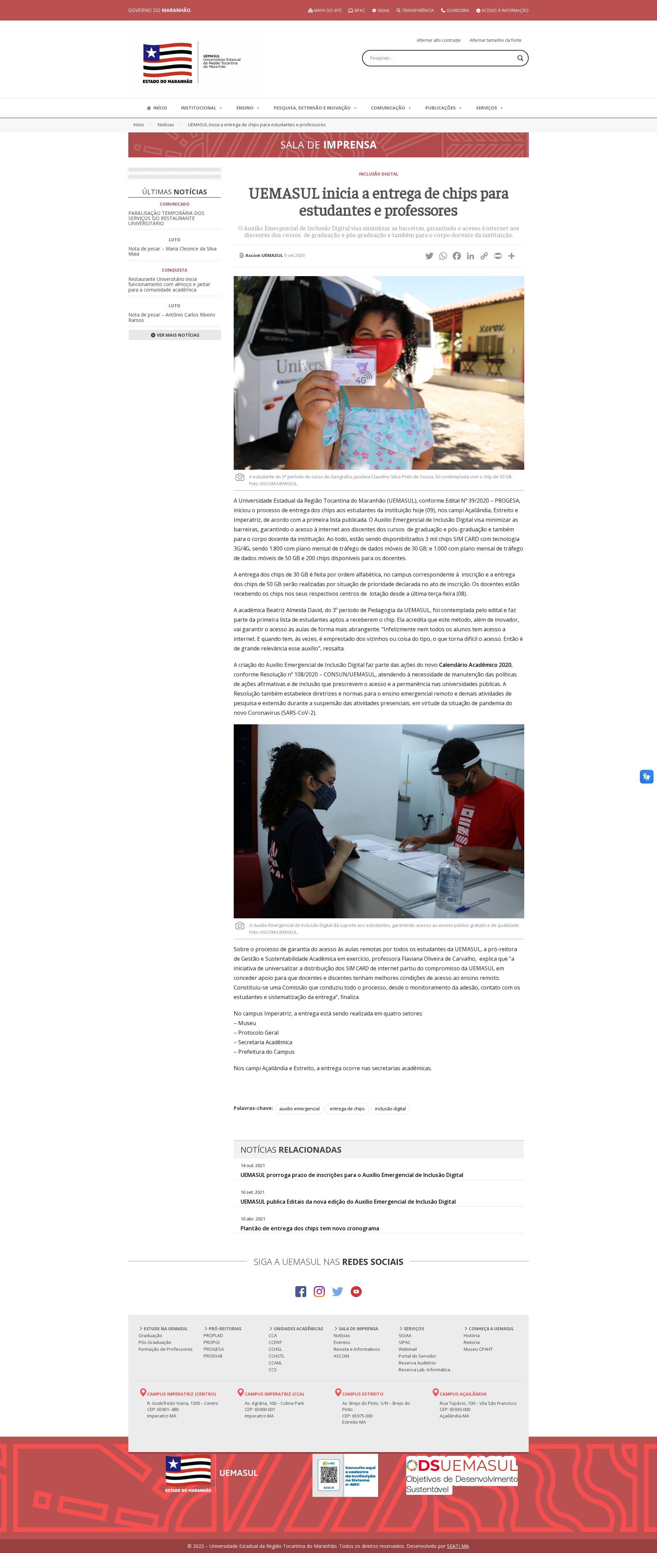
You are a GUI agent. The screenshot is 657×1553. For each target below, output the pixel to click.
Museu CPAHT (478, 1349)
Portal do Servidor (417, 1356)
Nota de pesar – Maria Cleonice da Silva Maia (172, 251)
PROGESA (214, 1349)
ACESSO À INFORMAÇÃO (505, 10)
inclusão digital (390, 1108)
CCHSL (275, 1349)
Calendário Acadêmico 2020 (475, 665)
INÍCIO (160, 108)
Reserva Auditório (417, 1363)
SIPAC (359, 10)
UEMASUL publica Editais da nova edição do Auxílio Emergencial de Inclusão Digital (348, 1201)
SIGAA (383, 10)
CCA (273, 1335)
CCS (273, 1370)
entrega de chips (347, 1108)
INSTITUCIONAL (198, 108)
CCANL (275, 1363)
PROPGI (212, 1342)
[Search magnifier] (520, 58)
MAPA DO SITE (327, 10)
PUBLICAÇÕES (440, 108)
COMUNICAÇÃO (388, 108)
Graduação (150, 1335)
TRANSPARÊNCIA (417, 10)
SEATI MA (458, 1546)
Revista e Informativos (357, 1349)
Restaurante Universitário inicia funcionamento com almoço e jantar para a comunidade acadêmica (169, 284)
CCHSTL (276, 1356)
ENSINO (245, 108)
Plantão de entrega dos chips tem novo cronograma (310, 1228)
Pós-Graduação (155, 1342)
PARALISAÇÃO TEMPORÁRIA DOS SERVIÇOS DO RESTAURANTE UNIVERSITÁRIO (166, 218)
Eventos (342, 1342)
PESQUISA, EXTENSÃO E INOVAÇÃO (312, 108)
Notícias (166, 124)
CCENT (275, 1342)
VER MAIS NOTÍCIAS (177, 335)
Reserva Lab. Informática (424, 1370)
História (472, 1335)
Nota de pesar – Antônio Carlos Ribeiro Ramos (171, 317)
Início (138, 124)
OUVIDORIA (457, 10)
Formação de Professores (166, 1349)
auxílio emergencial (299, 1108)
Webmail (408, 1349)
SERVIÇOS (486, 108)
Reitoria (472, 1342)
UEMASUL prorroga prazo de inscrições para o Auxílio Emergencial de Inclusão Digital (352, 1175)
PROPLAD (213, 1335)
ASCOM (341, 1356)
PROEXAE (213, 1356)
